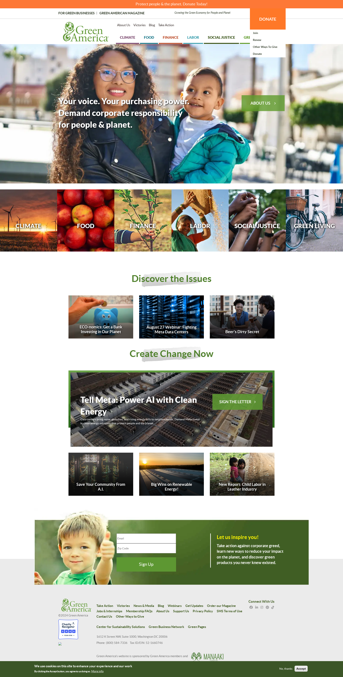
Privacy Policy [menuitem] (203, 611)
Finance (143, 225)
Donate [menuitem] (257, 53)
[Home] (85, 32)
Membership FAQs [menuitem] (139, 611)
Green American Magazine (122, 13)
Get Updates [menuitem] (194, 606)
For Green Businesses (76, 13)
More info (97, 671)
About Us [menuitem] (123, 25)
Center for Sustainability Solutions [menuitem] (120, 627)
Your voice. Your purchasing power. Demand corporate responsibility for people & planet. (123, 112)
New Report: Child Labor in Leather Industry (242, 486)
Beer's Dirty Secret (242, 331)
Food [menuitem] (149, 37)
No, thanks (285, 668)
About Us (260, 103)
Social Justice (257, 225)
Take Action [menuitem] (166, 25)
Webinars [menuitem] (175, 606)
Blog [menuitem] (152, 25)
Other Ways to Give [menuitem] (265, 46)
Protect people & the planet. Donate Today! (172, 4)
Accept (301, 668)
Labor (200, 225)
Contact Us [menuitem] (104, 616)
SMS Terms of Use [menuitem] (229, 611)
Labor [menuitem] (193, 37)
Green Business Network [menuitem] (166, 627)
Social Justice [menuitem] (221, 37)
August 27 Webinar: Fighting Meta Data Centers (171, 329)
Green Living (314, 225)
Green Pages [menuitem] (197, 627)
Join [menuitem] (255, 33)
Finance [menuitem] (170, 37)
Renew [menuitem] (257, 39)
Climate (28, 225)
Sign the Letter (235, 401)
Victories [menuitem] (139, 25)
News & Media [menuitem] (144, 606)
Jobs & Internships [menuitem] (109, 611)
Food (85, 225)
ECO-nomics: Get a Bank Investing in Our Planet (101, 329)
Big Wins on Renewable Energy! (171, 486)
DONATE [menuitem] (267, 19)
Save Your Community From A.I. (100, 486)
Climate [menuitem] (127, 37)
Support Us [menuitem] (181, 611)
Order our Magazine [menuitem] (221, 606)
